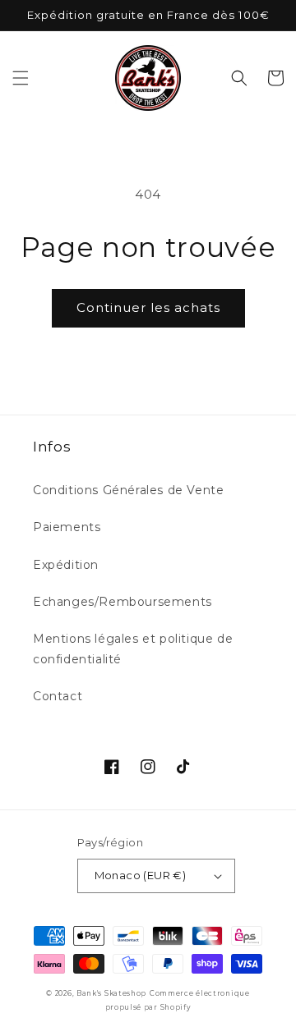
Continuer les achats (148, 307)
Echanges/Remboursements (122, 601)
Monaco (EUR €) (141, 875)
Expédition (66, 564)
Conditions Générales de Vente (128, 490)
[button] (20, 78)
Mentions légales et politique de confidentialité (133, 649)
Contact (57, 696)
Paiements (66, 527)
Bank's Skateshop (111, 993)
